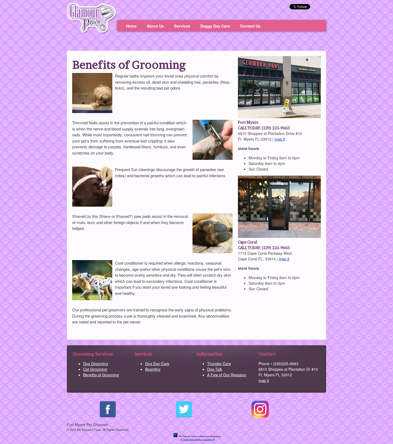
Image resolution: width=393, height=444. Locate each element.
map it (280, 139)
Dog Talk (214, 369)
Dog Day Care (157, 363)
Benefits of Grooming (101, 374)
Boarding (152, 369)
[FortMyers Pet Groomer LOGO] (91, 31)
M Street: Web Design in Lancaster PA (197, 439)
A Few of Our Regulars (226, 374)
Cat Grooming (95, 369)
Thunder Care (219, 363)
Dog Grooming (95, 363)
